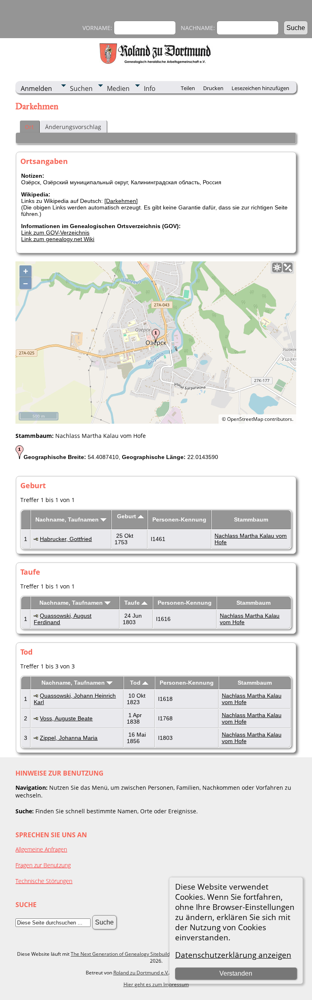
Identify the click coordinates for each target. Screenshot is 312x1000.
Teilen (188, 88)
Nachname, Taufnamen (67, 519)
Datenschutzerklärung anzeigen (233, 955)
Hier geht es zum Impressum (156, 984)
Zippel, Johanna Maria (69, 738)
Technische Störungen (43, 881)
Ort (29, 127)
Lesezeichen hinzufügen (260, 88)
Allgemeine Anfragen (41, 849)
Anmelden (36, 88)
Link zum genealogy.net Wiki (57, 239)
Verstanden (235, 973)
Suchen (81, 88)
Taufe (132, 602)
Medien (118, 88)
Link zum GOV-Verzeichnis (55, 232)
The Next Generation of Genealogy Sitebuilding (124, 953)
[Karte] (277, 267)
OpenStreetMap (245, 419)
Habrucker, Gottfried (66, 539)
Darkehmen (121, 201)
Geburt (127, 516)
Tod (136, 682)
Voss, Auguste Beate (66, 718)
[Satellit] (287, 267)
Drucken (213, 88)
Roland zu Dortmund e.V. (141, 972)
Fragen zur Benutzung (43, 865)
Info (150, 88)
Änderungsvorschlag (73, 127)
